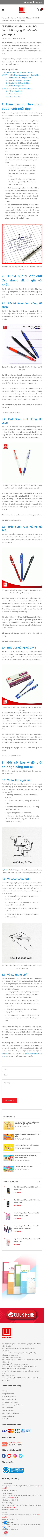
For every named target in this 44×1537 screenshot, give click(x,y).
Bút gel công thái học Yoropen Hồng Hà (26, 1226)
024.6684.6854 (13, 1509)
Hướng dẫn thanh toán (9, 1396)
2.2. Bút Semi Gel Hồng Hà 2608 (18, 80)
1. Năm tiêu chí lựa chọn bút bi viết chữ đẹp (17, 72)
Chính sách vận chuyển (9, 1399)
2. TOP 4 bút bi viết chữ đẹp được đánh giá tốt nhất (20, 75)
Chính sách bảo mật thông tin (11, 1413)
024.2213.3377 (13, 1529)
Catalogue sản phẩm (8, 1416)
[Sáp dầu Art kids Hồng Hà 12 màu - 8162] (8, 1242)
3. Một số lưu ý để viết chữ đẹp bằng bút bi (17, 88)
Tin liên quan (9, 1117)
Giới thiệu (5, 1391)
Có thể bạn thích (10, 1182)
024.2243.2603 (13, 1490)
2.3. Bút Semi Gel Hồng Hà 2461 (18, 83)
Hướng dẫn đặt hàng (8, 1394)
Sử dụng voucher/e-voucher (10, 1402)
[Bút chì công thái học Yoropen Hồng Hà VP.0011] (8, 1216)
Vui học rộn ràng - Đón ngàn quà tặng (27, 1145)
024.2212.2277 (13, 1519)
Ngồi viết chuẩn (7, 870)
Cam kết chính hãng (8, 1410)
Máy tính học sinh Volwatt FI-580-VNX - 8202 (28, 1187)
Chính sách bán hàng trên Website (12, 1405)
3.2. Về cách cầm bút (13, 94)
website (4, 1053)
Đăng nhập (38, 2)
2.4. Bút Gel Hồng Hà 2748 (15, 86)
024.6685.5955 (13, 1500)
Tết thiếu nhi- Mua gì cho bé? (24, 1166)
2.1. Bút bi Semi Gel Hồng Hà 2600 (18, 78)
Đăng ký (29, 2)
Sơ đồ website (6, 1419)
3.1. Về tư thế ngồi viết (14, 91)
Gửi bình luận (9, 1100)
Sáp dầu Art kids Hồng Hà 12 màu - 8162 (27, 1239)
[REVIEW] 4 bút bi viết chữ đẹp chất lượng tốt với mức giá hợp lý (20, 30)
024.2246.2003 (15, 1443)
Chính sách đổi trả (7, 1408)
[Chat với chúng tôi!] (5, 1522)
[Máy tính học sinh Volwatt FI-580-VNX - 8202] (8, 1190)
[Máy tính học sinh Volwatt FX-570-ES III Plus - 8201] (8, 1203)
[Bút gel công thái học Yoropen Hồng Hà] (8, 1229)
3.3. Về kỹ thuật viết (13, 96)
